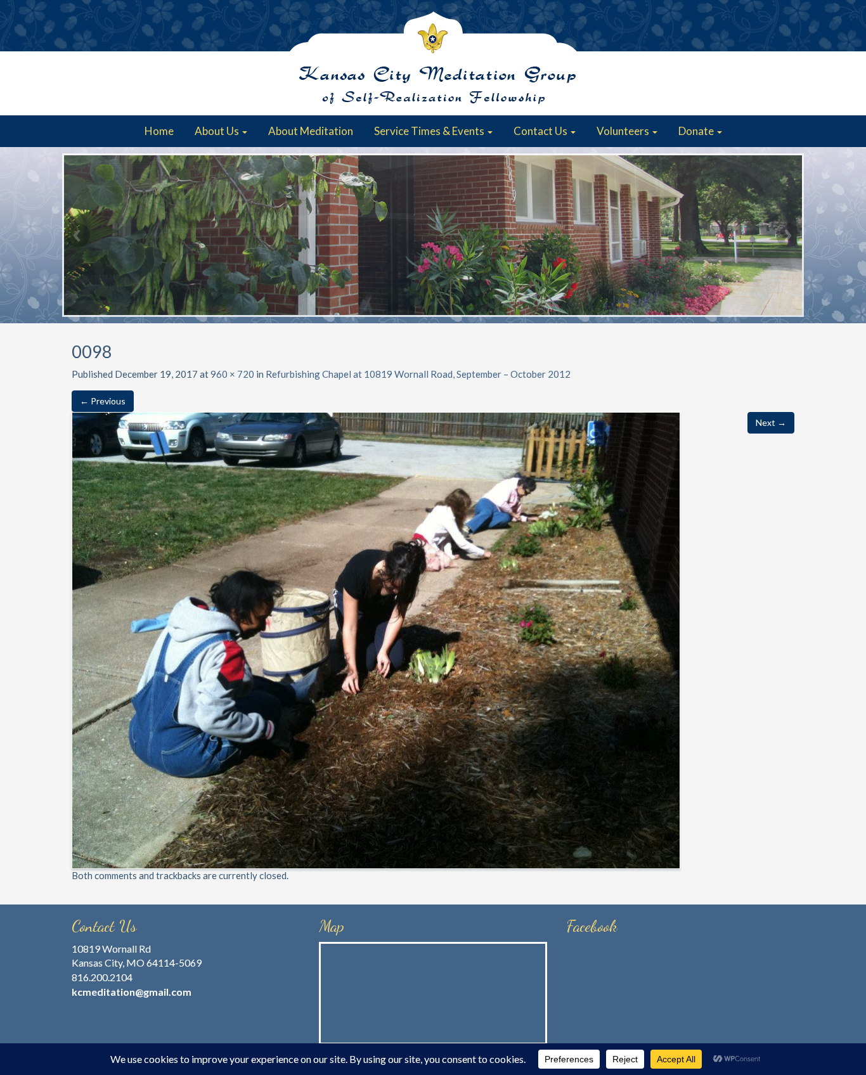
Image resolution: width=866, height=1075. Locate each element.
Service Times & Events (430, 131)
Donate (697, 131)
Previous (78, 235)
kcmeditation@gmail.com (131, 992)
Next (788, 235)
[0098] (376, 639)
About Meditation (310, 131)
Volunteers (624, 131)
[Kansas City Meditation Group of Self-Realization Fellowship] (433, 57)
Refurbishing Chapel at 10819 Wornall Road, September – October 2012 (418, 374)
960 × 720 (232, 374)
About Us (218, 131)
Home (159, 131)
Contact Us (541, 131)
